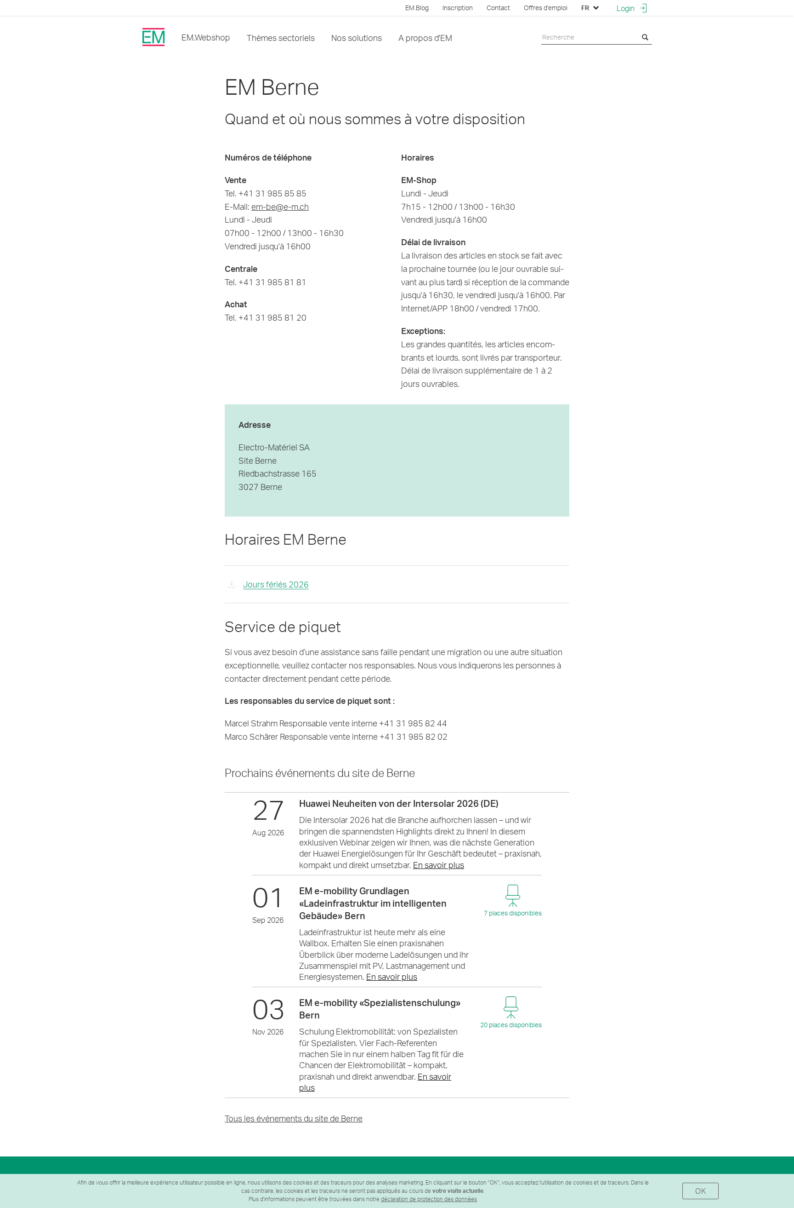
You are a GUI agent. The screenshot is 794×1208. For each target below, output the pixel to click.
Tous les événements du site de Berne (294, 1118)
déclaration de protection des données (429, 1199)
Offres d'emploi (545, 8)
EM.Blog (417, 8)
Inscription (457, 8)
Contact (498, 8)
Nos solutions (356, 37)
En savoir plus (438, 864)
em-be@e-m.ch (280, 206)
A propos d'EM (425, 37)
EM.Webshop (205, 37)
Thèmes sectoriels (281, 37)
